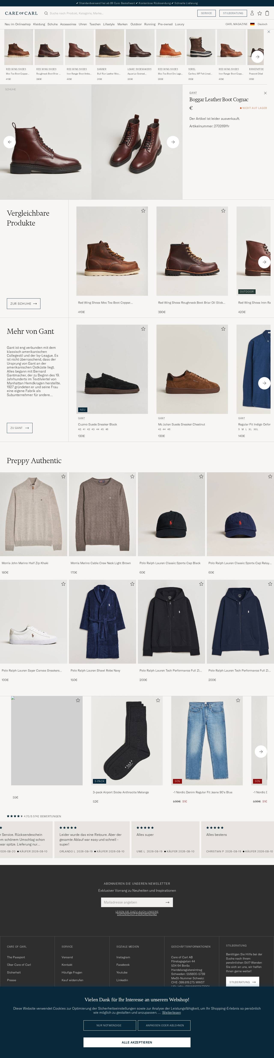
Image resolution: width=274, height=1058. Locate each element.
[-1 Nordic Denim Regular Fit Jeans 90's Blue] (207, 788)
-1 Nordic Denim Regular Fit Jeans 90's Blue (202, 792)
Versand (67, 957)
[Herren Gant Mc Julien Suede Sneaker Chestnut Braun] (192, 369)
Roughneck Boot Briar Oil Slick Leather (49, 73)
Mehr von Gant (30, 331)
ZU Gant (17, 427)
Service (206, 13)
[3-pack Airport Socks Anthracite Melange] (127, 788)
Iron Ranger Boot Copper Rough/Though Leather (231, 73)
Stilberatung (233, 13)
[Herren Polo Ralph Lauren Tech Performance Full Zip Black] (171, 622)
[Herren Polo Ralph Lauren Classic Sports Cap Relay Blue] (240, 514)
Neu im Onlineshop (18, 24)
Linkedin (122, 980)
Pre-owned (165, 24)
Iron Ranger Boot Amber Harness (79, 73)
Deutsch (262, 24)
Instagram (123, 957)
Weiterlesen (171, 1012)
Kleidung (39, 24)
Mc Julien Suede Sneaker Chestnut (181, 424)
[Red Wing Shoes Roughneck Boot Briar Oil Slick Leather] (192, 298)
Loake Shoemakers (140, 69)
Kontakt (67, 965)
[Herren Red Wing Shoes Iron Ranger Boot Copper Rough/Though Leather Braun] (231, 47)
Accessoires (68, 24)
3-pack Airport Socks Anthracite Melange (121, 792)
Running (149, 24)
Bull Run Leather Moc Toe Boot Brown (108, 73)
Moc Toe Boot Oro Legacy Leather (170, 73)
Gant (193, 92)
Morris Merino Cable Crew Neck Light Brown (101, 563)
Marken (123, 24)
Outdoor (136, 24)
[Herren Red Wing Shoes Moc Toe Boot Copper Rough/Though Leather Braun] (18, 47)
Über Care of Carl (19, 965)
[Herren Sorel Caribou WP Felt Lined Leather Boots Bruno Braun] (201, 47)
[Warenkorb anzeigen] (267, 13)
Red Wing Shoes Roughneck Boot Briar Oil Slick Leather (190, 303)
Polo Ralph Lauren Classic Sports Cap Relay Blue (238, 563)
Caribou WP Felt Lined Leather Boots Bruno (199, 73)
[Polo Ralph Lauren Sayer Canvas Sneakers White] (33, 666)
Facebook (123, 965)
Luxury (179, 24)
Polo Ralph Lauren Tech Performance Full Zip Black (170, 671)
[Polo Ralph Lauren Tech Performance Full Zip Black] (171, 666)
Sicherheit (14, 972)
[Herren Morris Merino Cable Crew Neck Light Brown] (102, 514)
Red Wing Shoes (16, 69)
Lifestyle (109, 24)
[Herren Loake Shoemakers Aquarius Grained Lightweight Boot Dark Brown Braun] (140, 47)
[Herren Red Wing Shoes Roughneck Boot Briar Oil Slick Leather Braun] (49, 47)
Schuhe (53, 24)
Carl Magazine (237, 24)
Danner (102, 69)
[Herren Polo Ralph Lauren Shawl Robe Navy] (102, 622)
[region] (137, 839)
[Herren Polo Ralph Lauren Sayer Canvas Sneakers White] (33, 622)
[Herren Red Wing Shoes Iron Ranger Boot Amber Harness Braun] (79, 47)
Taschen (95, 24)
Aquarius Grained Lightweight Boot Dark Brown (138, 73)
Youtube (121, 972)
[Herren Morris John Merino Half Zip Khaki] (33, 514)
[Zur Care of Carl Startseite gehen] (21, 13)
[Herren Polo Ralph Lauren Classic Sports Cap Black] (171, 514)
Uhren (83, 24)
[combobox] (263, 24)
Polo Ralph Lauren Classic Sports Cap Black (170, 563)
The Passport (16, 957)
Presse (11, 980)
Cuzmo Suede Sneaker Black (97, 424)
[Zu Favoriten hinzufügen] (142, 212)
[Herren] (47, 740)
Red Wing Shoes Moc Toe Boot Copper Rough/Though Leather (104, 303)
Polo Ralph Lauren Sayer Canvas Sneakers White (31, 671)
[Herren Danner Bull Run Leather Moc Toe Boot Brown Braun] (109, 47)
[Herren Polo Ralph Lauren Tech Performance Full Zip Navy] (240, 622)
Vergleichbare (28, 218)
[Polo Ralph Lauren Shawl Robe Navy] (102, 666)
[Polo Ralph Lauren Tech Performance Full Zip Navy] (240, 666)
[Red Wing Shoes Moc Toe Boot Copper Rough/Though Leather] (112, 298)
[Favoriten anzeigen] (259, 13)
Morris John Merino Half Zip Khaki (25, 563)
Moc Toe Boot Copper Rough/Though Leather (17, 73)
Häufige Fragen (72, 972)
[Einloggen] (252, 13)
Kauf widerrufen (72, 980)
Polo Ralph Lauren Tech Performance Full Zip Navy (239, 671)
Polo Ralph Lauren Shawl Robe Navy (95, 670)
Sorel (192, 69)
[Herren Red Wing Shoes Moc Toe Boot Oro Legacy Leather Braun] (170, 47)
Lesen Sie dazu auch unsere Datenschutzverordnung (137, 913)
